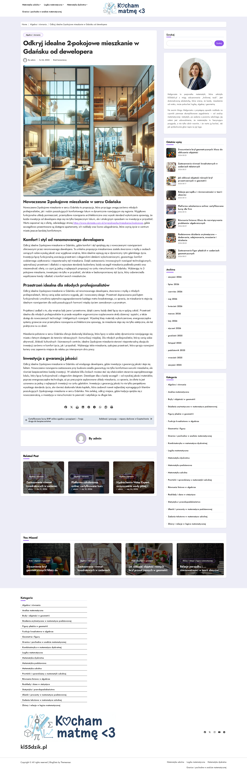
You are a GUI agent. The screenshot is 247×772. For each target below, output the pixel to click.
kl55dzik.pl (34, 747)
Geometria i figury (177, 428)
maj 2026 (172, 299)
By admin (32, 60)
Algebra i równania (33, 35)
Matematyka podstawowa (180, 465)
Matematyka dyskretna (76, 4)
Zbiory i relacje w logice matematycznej (187, 524)
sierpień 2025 (175, 365)
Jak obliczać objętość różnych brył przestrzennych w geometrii (195, 179)
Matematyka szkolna (30, 4)
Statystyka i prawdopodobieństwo (184, 502)
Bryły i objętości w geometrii (181, 399)
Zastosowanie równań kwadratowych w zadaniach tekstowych (42, 486)
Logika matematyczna (53, 4)
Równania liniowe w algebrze (182, 487)
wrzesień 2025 (175, 357)
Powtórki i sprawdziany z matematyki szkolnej (190, 480)
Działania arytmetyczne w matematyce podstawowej (192, 406)
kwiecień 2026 (175, 306)
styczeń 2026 (174, 328)
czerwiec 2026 (175, 291)
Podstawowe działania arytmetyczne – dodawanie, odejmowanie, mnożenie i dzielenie (197, 237)
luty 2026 (172, 321)
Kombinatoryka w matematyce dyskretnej (187, 443)
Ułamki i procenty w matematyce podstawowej (190, 509)
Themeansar (66, 762)
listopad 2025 (175, 343)
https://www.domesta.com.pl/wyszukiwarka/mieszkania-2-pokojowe (108, 223)
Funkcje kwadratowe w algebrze (183, 421)
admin (97, 438)
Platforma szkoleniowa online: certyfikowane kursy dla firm (87, 486)
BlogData (53, 762)
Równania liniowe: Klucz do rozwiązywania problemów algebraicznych (200, 222)
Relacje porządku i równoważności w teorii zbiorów (200, 193)
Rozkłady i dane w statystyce (182, 494)
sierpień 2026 (175, 277)
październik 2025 (176, 350)
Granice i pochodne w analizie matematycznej (42, 11)
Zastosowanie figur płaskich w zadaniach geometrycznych (198, 252)
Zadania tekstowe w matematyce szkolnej (188, 516)
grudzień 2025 (175, 335)
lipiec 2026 (173, 284)
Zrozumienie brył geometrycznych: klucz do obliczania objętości (200, 151)
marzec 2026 (174, 313)
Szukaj (170, 34)
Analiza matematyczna (178, 392)
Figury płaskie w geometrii (180, 414)
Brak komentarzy (60, 60)
